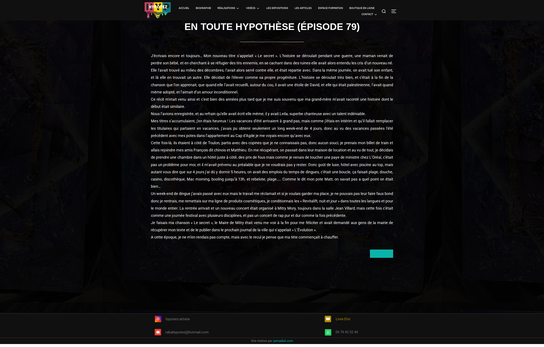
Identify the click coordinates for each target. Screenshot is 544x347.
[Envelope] (158, 332)
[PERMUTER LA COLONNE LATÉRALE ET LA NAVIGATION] (395, 11)
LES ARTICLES (303, 8)
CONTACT (367, 14)
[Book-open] (328, 319)
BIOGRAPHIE (203, 8)
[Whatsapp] (328, 332)
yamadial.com (283, 341)
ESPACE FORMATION (330, 8)
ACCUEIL (184, 8)
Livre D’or (343, 319)
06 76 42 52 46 (347, 332)
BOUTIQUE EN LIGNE (361, 8)
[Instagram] (158, 319)
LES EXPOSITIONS (277, 8)
